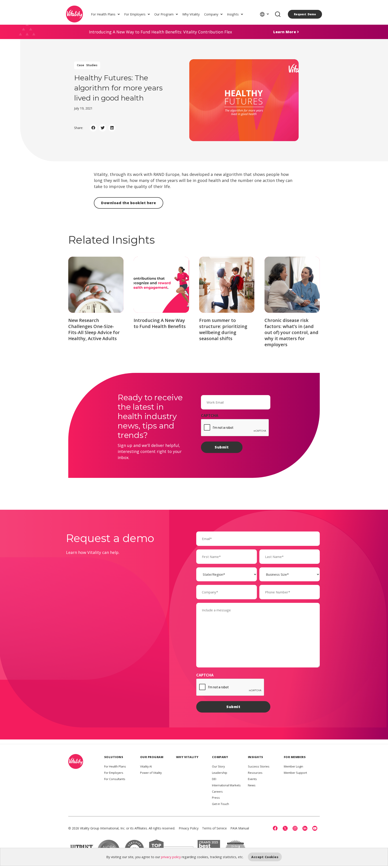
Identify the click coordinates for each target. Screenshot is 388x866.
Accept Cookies (264, 857)
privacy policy (171, 857)
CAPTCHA (209, 415)
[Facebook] (275, 828)
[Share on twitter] (102, 127)
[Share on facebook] (93, 127)
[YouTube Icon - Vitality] (315, 828)
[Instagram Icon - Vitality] (295, 828)
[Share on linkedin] (112, 127)
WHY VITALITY (187, 757)
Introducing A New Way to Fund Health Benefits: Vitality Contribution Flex (160, 32)
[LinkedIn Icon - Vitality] (305, 828)
